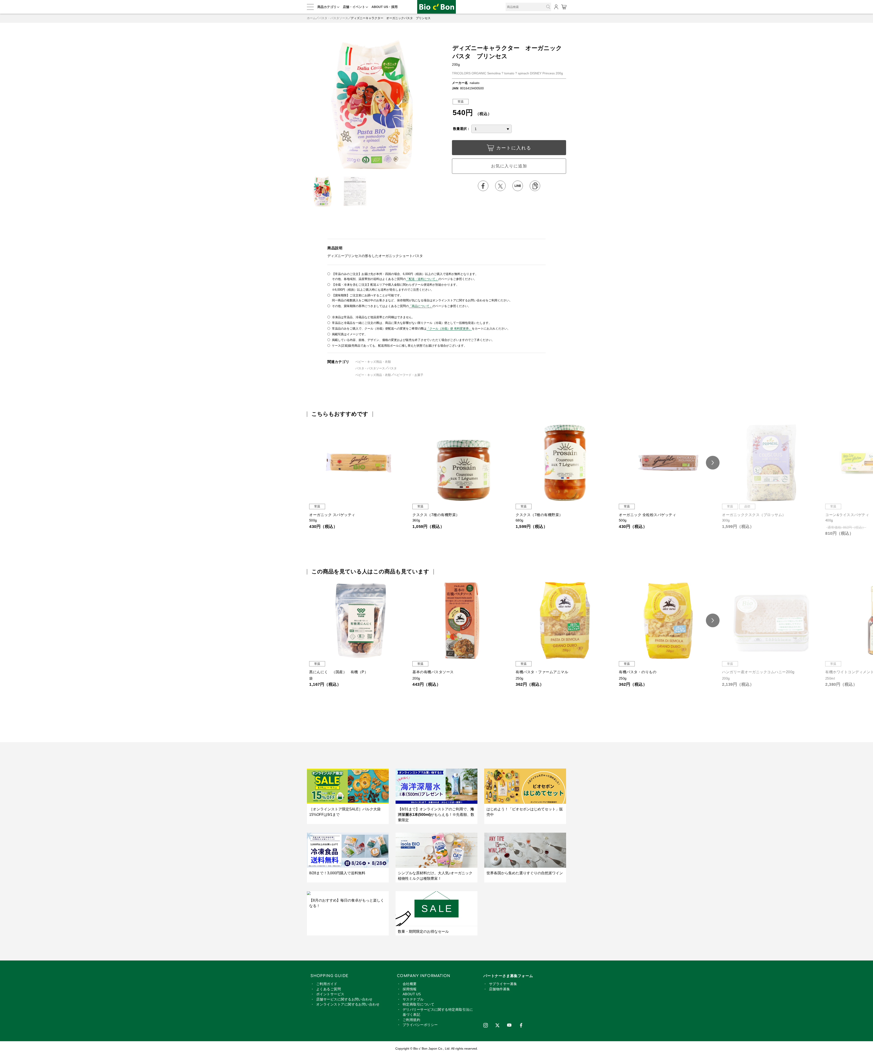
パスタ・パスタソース (333, 18)
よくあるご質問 (328, 989)
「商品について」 (420, 306)
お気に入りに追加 (509, 166)
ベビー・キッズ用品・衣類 (373, 361)
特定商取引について (418, 1004)
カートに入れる (513, 147)
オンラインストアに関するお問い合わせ (347, 1004)
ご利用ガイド (326, 984)
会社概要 (410, 984)
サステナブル (413, 999)
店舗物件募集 (499, 989)
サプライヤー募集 (503, 984)
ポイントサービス (330, 994)
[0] (563, 7)
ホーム (311, 18)
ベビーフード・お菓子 (408, 375)
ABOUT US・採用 (384, 7)
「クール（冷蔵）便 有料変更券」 (449, 328)
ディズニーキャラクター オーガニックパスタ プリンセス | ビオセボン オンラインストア (436, 7)
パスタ (392, 368)
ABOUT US (412, 994)
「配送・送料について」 (422, 279)
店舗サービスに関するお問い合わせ (344, 999)
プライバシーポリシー (420, 1025)
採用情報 (410, 989)
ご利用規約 (411, 1020)
